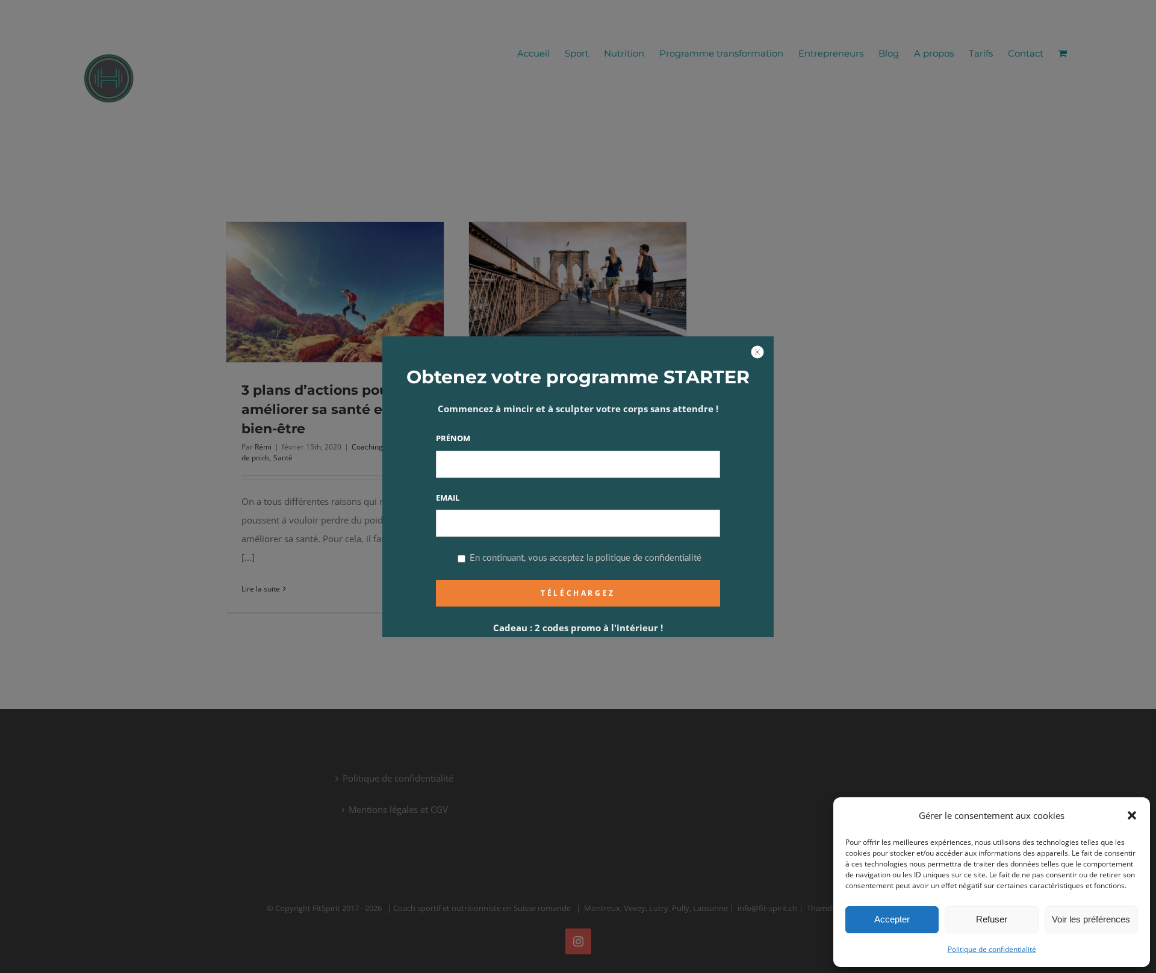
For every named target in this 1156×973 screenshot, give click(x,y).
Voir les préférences (1091, 919)
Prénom (453, 438)
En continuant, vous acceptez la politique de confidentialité (584, 558)
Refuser (991, 919)
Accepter (892, 919)
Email (447, 497)
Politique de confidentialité (992, 949)
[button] (1132, 815)
